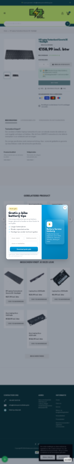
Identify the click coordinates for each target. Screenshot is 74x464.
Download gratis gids (24, 249)
